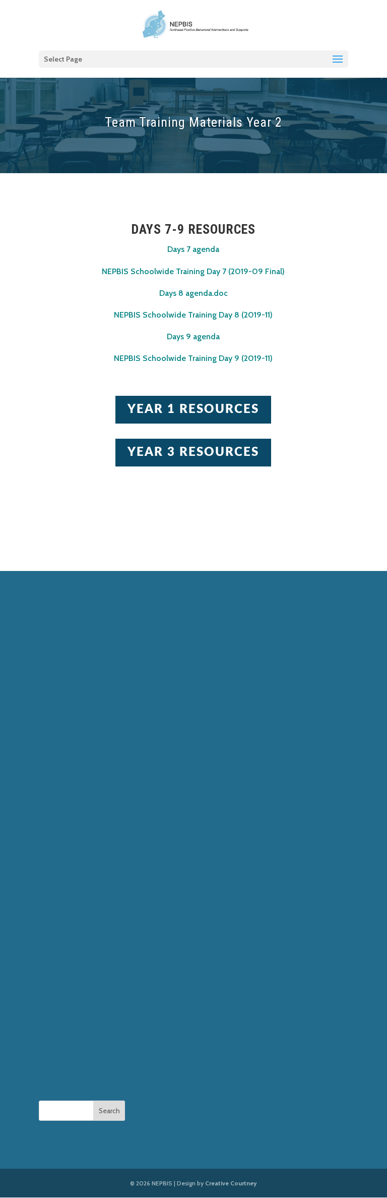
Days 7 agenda (193, 249)
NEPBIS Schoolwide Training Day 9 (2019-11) (193, 358)
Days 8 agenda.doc (193, 293)
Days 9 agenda (193, 336)
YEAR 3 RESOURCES (193, 452)
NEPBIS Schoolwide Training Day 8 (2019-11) (193, 315)
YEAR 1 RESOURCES (193, 409)
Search (109, 1110)
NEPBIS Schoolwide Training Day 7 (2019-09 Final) (193, 271)
